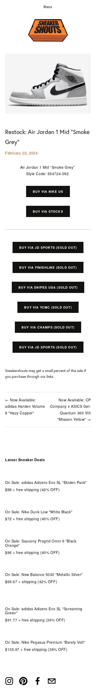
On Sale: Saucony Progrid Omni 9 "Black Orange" (40, 543)
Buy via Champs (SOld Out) (48, 327)
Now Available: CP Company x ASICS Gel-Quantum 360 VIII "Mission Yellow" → (70, 409)
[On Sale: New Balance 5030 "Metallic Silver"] (44, 566)
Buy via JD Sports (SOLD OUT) (48, 247)
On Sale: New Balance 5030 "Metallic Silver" (44, 574)
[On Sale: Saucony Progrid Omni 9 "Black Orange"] (48, 532)
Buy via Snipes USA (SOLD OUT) (48, 287)
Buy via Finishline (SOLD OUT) (48, 267)
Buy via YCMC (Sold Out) (48, 307)
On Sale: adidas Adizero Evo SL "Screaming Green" (43, 611)
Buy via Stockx (48, 211)
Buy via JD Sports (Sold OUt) (48, 347)
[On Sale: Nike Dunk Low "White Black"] (38, 503)
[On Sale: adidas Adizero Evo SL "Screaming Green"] (48, 598)
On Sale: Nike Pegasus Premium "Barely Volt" (45, 642)
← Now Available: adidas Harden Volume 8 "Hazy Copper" (25, 406)
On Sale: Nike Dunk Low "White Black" (38, 511)
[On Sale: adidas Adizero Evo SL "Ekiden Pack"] (46, 474)
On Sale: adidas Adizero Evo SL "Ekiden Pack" (46, 482)
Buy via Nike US (48, 191)
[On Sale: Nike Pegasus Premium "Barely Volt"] (45, 633)
